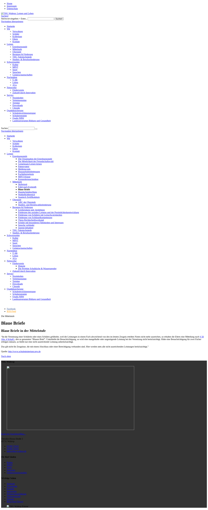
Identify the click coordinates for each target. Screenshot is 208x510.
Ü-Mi (14, 253)
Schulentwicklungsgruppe (24, 291)
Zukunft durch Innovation (24, 271)
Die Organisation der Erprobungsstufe (35, 159)
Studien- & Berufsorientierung (25, 233)
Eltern (15, 148)
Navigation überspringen (12, 21)
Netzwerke (12, 261)
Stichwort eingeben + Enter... (14, 18)
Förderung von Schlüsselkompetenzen (35, 217)
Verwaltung (17, 141)
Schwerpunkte (13, 235)
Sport (14, 243)
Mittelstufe (17, 182)
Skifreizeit (22, 184)
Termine (16, 281)
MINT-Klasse (24, 176)
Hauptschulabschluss (27, 192)
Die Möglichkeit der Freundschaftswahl (35, 161)
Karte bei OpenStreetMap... (13, 434)
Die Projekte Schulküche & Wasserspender (37, 268)
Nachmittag (12, 250)
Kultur (15, 238)
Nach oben (6, 356)
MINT (15, 240)
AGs (14, 258)
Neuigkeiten (17, 276)
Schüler (15, 143)
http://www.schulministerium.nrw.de (24, 351)
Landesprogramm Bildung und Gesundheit (31, 299)
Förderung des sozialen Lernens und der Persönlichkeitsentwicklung (48, 212)
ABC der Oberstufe (27, 202)
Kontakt (16, 151)
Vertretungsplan (19, 279)
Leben (15, 256)
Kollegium (17, 146)
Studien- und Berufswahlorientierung (34, 205)
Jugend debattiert (25, 228)
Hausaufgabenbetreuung (29, 171)
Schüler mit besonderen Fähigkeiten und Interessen (41, 222)
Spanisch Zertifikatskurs (29, 197)
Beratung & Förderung (22, 207)
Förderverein (18, 263)
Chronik (16, 286)
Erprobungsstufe (19, 156)
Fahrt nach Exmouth (27, 187)
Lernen (10, 154)
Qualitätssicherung (15, 289)
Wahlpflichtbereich (26, 194)
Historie (21, 266)
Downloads (17, 284)
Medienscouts (24, 169)
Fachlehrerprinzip (26, 174)
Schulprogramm (19, 294)
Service (10, 273)
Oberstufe (16, 199)
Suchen (4, 128)
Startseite (11, 136)
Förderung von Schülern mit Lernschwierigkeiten (40, 215)
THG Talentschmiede (22, 230)
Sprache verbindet (26, 225)
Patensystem (23, 166)
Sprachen (16, 245)
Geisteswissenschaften (22, 248)
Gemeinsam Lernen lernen (30, 164)
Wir (8, 138)
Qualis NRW (18, 296)
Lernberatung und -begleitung (31, 210)
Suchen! (4, 16)
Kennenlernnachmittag (28, 179)
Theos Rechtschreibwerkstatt (31, 220)
